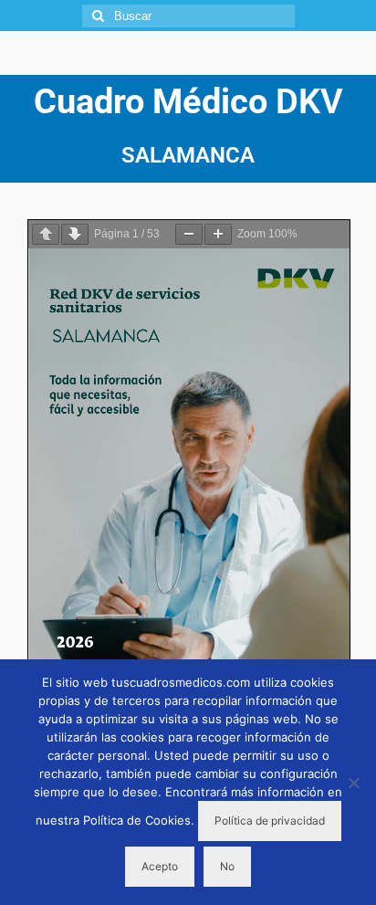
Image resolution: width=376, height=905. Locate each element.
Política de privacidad (269, 820)
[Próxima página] (75, 234)
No (227, 866)
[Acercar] (218, 234)
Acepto (159, 866)
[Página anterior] (45, 234)
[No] (353, 782)
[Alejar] (189, 234)
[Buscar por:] (188, 16)
